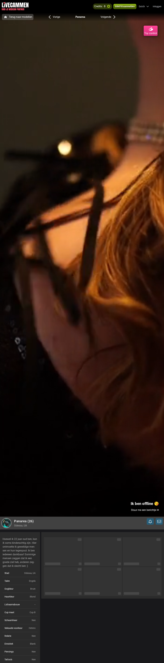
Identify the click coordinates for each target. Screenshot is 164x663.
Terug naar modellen (20, 16)
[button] (144, 6)
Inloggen (157, 6)
